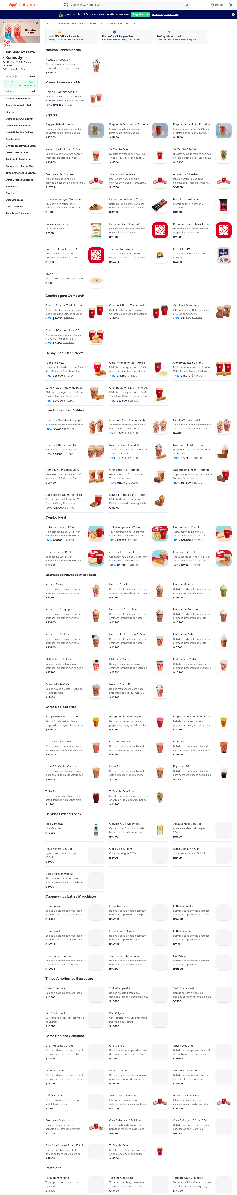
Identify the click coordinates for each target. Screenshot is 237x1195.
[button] (30, 4)
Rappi (48, 23)
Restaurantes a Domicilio (65, 23)
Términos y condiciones (165, 14)
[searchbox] (126, 5)
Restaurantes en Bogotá (91, 23)
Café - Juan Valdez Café (14, 69)
